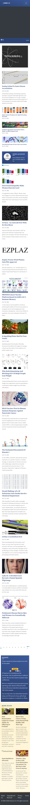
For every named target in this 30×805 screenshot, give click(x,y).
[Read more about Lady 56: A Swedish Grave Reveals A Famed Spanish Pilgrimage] (15, 566)
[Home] (6, 3)
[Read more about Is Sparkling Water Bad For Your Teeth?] (15, 326)
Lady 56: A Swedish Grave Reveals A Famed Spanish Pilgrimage (12, 578)
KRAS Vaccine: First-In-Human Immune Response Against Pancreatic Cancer (14, 410)
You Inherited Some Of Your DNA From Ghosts (14, 144)
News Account (19, 154)
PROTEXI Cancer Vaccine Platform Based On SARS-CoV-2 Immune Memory (14, 297)
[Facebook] (1, 40)
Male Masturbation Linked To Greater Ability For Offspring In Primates (8, 721)
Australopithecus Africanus (7, 759)
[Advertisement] (15, 22)
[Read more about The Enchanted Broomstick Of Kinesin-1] (15, 440)
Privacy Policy (20, 797)
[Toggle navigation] (26, 3)
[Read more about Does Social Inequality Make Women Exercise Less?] (15, 176)
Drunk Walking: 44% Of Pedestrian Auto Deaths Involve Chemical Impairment (14, 493)
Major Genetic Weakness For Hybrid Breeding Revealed (14, 115)
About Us (3, 797)
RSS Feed (6, 165)
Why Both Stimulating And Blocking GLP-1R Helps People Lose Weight (14, 373)
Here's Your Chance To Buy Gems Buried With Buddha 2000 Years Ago (22, 721)
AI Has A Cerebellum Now (12, 537)
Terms (27, 795)
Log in (27, 40)
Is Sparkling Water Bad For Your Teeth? (14, 337)
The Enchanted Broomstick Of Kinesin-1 (13, 451)
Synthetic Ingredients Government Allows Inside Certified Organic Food (13, 130)
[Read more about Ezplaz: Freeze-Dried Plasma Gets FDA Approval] (15, 250)
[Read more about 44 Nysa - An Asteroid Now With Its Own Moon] (15, 213)
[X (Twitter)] (3, 40)
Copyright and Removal (11, 797)
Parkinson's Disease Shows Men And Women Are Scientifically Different (14, 615)
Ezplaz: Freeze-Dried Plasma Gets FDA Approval (13, 261)
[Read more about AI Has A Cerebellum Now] (15, 527)
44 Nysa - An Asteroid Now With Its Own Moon (14, 224)
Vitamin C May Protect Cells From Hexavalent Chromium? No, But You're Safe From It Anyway (22, 763)
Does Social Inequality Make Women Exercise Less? (13, 186)
